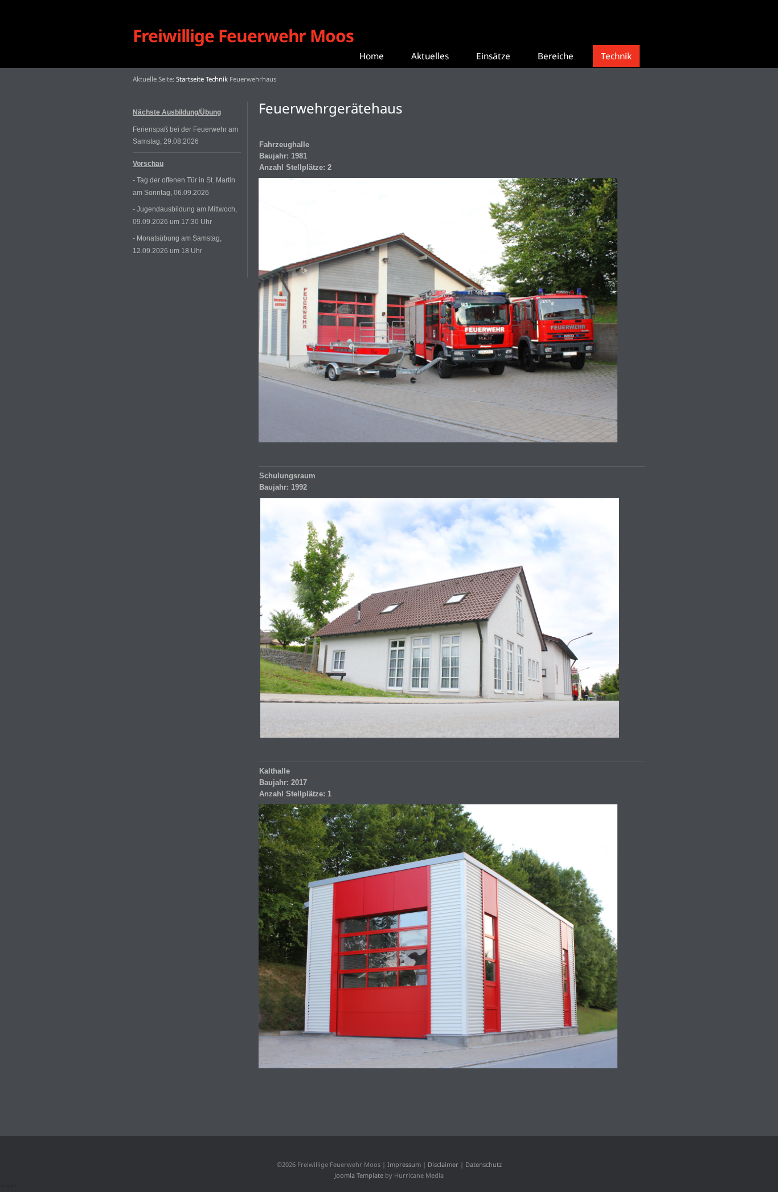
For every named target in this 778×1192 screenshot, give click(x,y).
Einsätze (493, 56)
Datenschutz (483, 1164)
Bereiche (556, 56)
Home (371, 56)
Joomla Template (358, 1175)
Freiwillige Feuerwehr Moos (243, 35)
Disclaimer (443, 1164)
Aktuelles (430, 56)
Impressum (404, 1164)
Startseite (190, 79)
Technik (616, 56)
